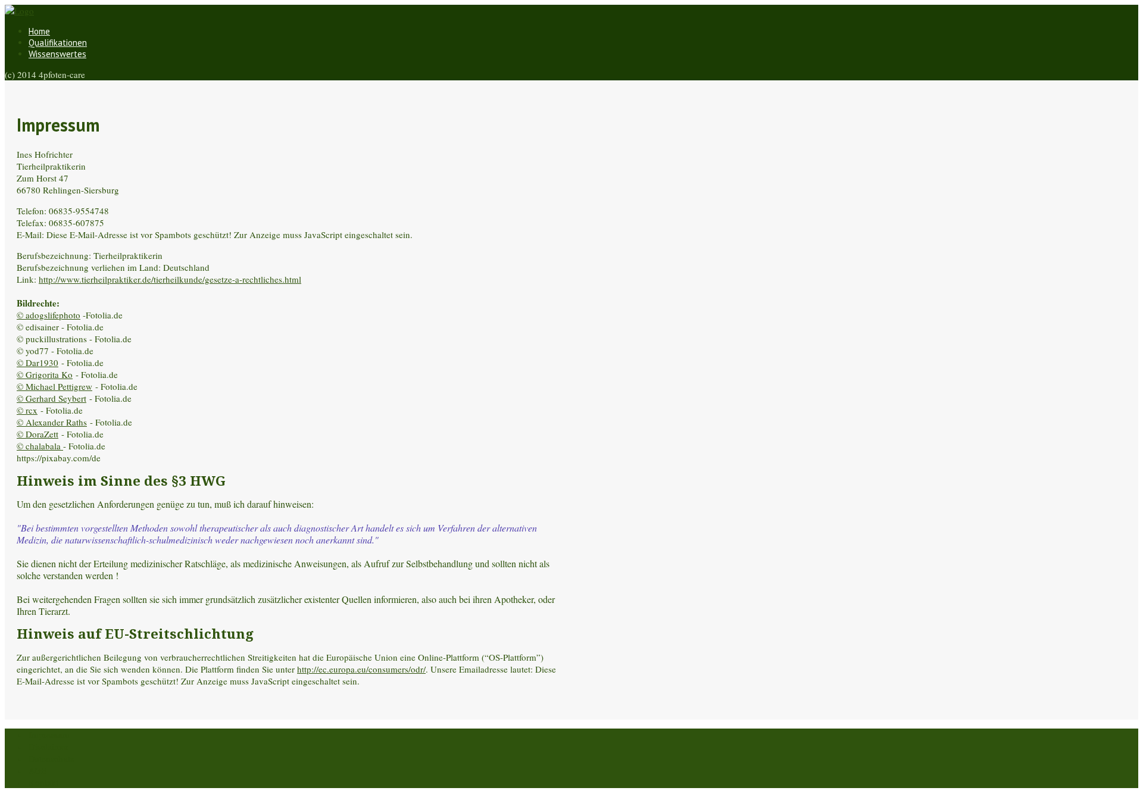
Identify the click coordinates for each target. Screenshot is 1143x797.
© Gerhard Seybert (51, 398)
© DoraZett (37, 434)
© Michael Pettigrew (54, 386)
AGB (38, 770)
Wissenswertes (57, 54)
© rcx (27, 410)
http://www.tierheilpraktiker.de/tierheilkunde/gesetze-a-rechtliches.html (170, 279)
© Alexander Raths (52, 422)
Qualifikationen (58, 42)
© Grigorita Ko (45, 374)
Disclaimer (48, 746)
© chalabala (40, 446)
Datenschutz (51, 758)
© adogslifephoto (48, 315)
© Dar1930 (37, 362)
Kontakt (43, 782)
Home (39, 31)
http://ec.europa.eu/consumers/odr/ (361, 669)
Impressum (49, 734)
